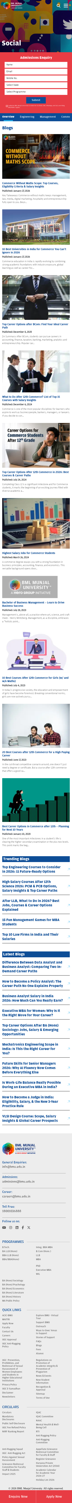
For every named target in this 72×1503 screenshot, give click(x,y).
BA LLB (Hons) (9, 1251)
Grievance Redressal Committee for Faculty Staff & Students (14, 1467)
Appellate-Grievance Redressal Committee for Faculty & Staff (47, 1451)
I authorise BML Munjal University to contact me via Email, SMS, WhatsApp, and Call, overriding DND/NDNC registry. (36, 106)
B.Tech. (6, 1247)
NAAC (39, 1420)
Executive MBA (43, 1269)
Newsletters (8, 1396)
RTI (38, 1431)
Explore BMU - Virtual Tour (47, 1317)
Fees (38, 1349)
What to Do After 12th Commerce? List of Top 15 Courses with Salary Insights (31, 398)
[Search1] (58, 5)
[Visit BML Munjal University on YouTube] (4, 1227)
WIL (38, 1273)
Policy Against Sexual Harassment (13, 1458)
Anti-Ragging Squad (12, 1448)
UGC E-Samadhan (11, 1388)
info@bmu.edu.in (13, 1167)
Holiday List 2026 (45, 1479)
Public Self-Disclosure (13, 1423)
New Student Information (42, 1381)
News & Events (43, 1375)
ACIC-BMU (7, 1315)
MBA (38, 1259)
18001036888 (11, 1211)
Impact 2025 (9, 1473)
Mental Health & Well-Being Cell (47, 1426)
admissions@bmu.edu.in (18, 1182)
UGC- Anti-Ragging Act (13, 1453)
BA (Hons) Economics (13, 1288)
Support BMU (43, 1322)
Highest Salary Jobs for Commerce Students (28, 553)
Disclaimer (7, 1392)
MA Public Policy (10, 1300)
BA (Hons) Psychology (13, 1284)
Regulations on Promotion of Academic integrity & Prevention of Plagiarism (47, 1365)
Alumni (39, 1353)
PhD (38, 1265)
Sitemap (40, 1393)
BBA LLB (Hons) (10, 1255)
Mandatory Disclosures (8, 1418)
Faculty (6, 1327)
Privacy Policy (9, 1384)
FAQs (38, 1341)
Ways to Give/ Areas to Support (46, 1332)
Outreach (41, 1326)
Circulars (6, 1412)
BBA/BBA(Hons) (10, 1259)
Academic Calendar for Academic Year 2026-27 (46, 1472)
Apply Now (54, 1497)
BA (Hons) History (11, 1296)
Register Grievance (46, 1458)
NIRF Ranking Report (13, 1431)
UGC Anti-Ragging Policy (11, 1345)
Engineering (27, 116)
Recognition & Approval (43, 1388)
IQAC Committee (44, 1416)
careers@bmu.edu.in (16, 1196)
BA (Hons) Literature (13, 1292)
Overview (8, 116)
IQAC (38, 1412)
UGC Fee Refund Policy (14, 1427)
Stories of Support (45, 1337)
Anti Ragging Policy (46, 1435)
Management (48, 116)
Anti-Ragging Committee (42, 1441)
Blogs (39, 1345)
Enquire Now (18, 1497)
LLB (38, 1255)
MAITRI (6, 1319)
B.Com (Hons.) (43, 1251)
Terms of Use (43, 1397)
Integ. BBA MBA (44, 1247)
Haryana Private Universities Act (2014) (47, 1464)
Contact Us (7, 1331)
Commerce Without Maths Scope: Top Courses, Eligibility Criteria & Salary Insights (30, 185)
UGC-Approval (9, 1339)
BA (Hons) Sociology (12, 1280)
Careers (6, 1335)
